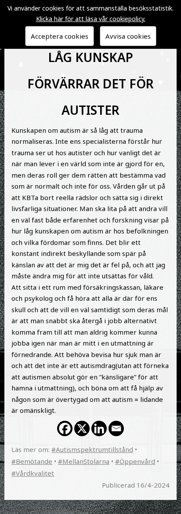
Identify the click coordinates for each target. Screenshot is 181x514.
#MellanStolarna (83, 461)
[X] (82, 428)
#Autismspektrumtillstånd (92, 449)
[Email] (116, 428)
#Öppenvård (135, 461)
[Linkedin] (99, 428)
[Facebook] (64, 428)
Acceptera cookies (59, 36)
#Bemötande (31, 461)
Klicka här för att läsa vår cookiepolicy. (90, 19)
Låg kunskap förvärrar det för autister (90, 81)
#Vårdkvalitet (32, 473)
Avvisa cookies (128, 36)
